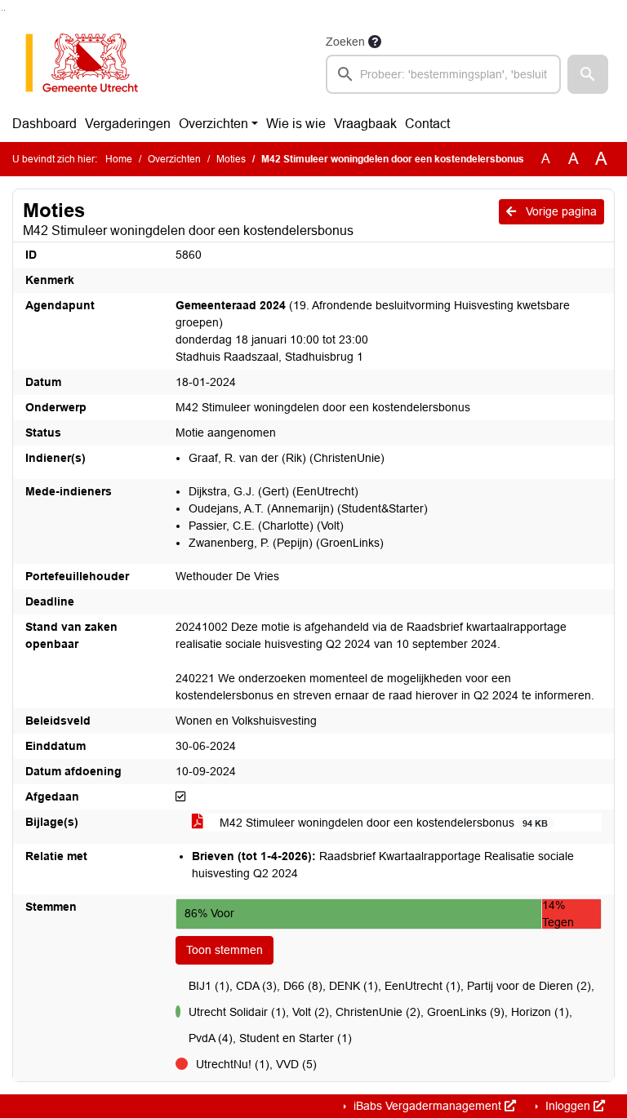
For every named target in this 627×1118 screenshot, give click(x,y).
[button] (587, 74)
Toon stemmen (224, 949)
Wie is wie (296, 124)
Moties (231, 159)
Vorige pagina (559, 211)
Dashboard (44, 124)
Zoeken (345, 41)
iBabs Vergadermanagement (427, 1105)
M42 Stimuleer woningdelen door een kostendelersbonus (382, 822)
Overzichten (213, 124)
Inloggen (568, 1105)
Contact (427, 124)
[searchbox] (443, 74)
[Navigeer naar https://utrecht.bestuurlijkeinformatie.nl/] (90, 62)
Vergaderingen (128, 124)
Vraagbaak (365, 124)
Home (118, 159)
